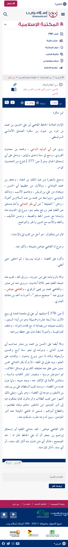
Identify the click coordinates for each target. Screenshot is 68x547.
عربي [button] (59, 3)
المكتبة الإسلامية (39, 24)
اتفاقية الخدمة (40, 504)
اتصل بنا (26, 504)
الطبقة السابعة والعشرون (27, 77)
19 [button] (55, 102)
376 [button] (31, 103)
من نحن (15, 504)
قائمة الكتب (52, 54)
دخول (10, 3)
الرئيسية (58, 77)
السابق (16, 463)
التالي (9, 463)
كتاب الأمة (52, 40)
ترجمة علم (57, 486)
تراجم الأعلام (51, 67)
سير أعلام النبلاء (46, 77)
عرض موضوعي (51, 61)
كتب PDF (53, 34)
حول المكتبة (51, 47)
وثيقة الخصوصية (58, 504)
